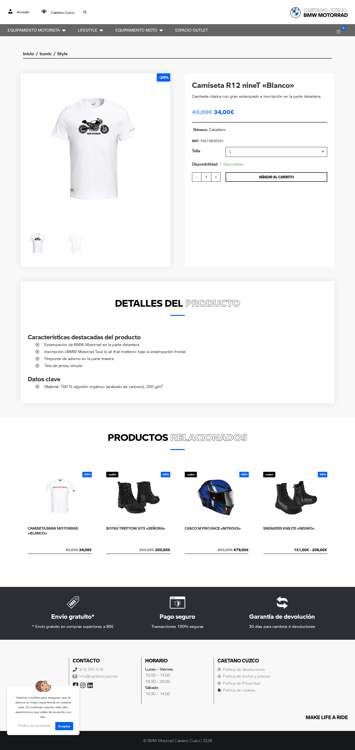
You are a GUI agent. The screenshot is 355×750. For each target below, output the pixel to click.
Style (62, 53)
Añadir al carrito (276, 177)
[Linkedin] (90, 685)
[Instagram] (83, 685)
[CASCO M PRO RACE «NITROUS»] (215, 544)
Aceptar (64, 726)
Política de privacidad (34, 725)
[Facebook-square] (76, 685)
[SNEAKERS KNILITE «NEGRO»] (291, 544)
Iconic (46, 53)
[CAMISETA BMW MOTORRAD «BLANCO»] (60, 544)
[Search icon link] (85, 12)
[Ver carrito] (338, 31)
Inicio (28, 53)
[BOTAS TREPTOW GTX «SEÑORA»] (138, 544)
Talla (196, 150)
